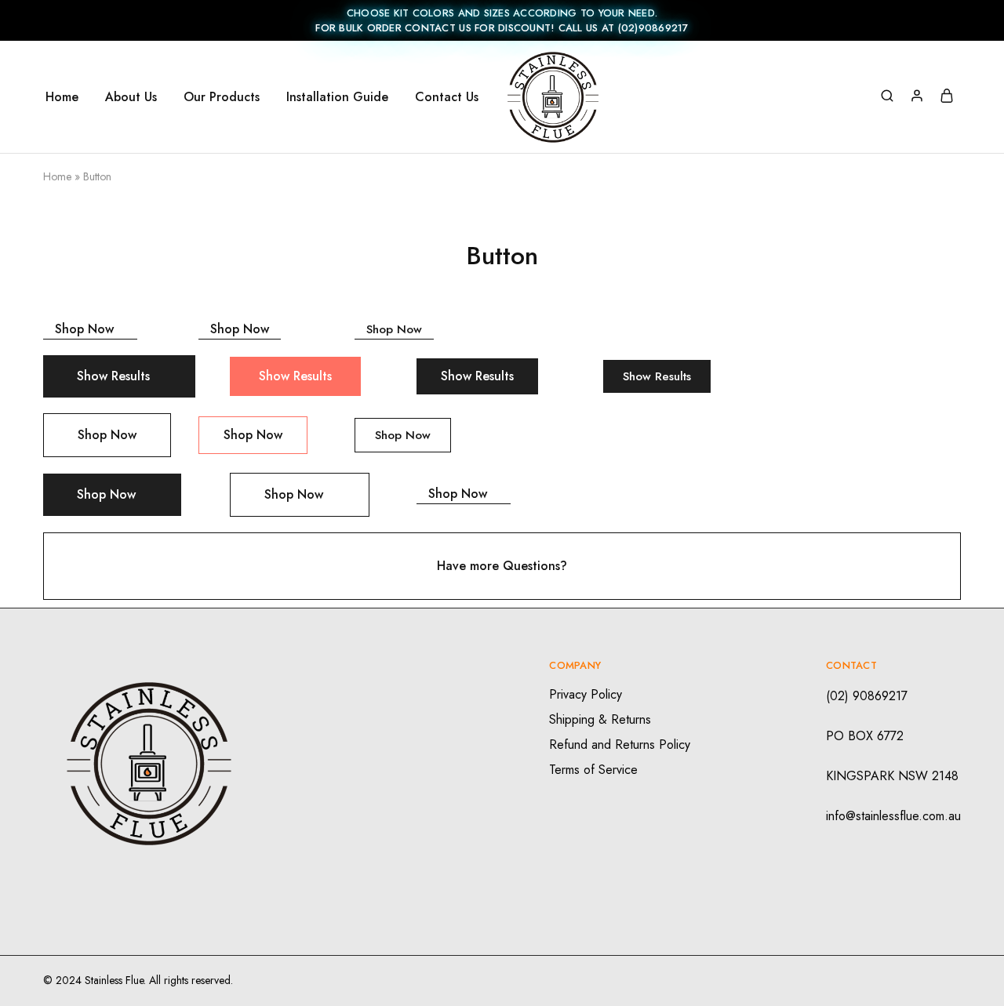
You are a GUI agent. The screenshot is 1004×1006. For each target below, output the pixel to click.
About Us (131, 97)
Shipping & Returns (600, 719)
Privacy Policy (585, 694)
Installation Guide (337, 97)
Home (61, 97)
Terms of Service (593, 770)
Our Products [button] (222, 97)
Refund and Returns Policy (619, 744)
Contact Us (446, 97)
